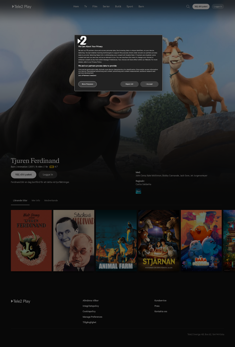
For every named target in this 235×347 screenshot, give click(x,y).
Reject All (129, 84)
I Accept (149, 84)
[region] (118, 63)
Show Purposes (87, 84)
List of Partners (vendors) (87, 75)
